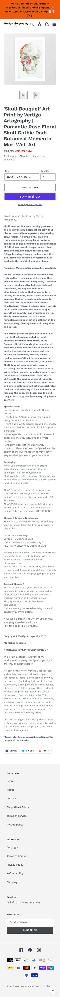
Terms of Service (17, 856)
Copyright (12, 847)
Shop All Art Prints (18, 807)
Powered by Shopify (43, 986)
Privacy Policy (15, 864)
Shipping (25, 156)
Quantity (44, 171)
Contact (11, 798)
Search (11, 781)
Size (6, 171)
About (10, 789)
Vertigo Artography (24, 986)
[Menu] (54, 24)
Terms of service (17, 815)
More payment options (30, 204)
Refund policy (15, 824)
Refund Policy (15, 873)
